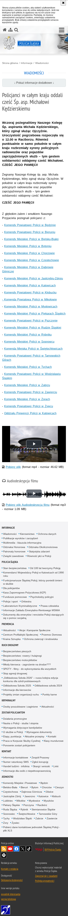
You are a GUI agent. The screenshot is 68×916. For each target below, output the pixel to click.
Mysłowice (34, 800)
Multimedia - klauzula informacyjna (22, 542)
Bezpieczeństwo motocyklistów (20, 660)
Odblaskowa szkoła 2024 (48, 685)
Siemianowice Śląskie (43, 809)
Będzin (44, 783)
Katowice (43, 796)
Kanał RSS (4, 849)
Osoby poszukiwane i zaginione (20, 706)
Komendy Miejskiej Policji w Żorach (27, 399)
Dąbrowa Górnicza (31, 791)
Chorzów (47, 787)
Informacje (26, 63)
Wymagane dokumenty (39, 732)
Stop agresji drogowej (15, 673)
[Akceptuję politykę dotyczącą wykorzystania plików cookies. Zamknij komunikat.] (63, 3)
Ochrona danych (47, 534)
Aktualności (9, 630)
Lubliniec (8, 800)
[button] (61, 30)
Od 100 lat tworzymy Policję (45, 568)
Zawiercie (52, 818)
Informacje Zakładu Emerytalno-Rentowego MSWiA (31, 610)
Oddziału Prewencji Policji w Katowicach (30, 413)
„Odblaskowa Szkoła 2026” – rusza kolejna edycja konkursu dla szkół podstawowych (30, 679)
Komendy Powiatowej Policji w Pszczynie (31, 320)
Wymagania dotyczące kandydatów (22, 727)
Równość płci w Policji (39, 556)
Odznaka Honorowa (14, 547)
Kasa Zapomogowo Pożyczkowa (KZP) (24, 592)
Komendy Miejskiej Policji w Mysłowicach (30, 306)
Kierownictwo (27, 534)
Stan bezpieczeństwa (15, 568)
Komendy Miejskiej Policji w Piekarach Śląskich (35, 313)
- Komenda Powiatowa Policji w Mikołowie (29, 299)
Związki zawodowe (13, 556)
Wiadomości (42, 63)
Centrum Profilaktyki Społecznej (20, 634)
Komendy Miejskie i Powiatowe (20, 783)
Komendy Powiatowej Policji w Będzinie (30, 225)
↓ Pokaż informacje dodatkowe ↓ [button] (34, 82)
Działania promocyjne (15, 718)
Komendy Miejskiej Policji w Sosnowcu (29, 341)
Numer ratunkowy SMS (16, 761)
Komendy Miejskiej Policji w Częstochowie (31, 260)
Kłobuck (56, 796)
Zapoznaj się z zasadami (46, 876)
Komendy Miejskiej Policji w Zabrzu (27, 385)
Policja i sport (10, 601)
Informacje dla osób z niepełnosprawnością (27, 770)
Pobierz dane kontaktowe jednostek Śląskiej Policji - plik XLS (31, 829)
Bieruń (24, 787)
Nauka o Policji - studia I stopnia (20, 723)
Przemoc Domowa (51, 634)
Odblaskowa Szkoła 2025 (17, 685)
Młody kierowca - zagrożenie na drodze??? (27, 664)
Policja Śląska (10, 562)
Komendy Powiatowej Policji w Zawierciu (30, 392)
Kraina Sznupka (12, 639)
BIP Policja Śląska (53, 849)
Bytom (34, 787)
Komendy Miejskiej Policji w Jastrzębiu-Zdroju (33, 278)
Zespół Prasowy (40, 757)
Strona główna (10, 63)
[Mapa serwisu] (10, 30)
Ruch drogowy (10, 645)
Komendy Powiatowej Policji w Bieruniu (29, 232)
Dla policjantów (11, 588)
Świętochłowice (26, 813)
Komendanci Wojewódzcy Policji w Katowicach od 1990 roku (33, 574)
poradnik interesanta (10, 894)
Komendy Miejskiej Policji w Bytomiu (27, 246)
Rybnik (24, 809)
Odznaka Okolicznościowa (43, 547)
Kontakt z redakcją (9, 869)
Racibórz (42, 805)
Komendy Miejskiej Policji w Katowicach (30, 285)
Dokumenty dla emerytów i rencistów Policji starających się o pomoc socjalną (33, 616)
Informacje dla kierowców (17, 690)
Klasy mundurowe (53, 740)
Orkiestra (26, 601)
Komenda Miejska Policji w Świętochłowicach (33, 348)
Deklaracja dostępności (12, 880)
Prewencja (8, 624)
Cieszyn (59, 787)
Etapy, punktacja (12, 736)
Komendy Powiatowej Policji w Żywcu (28, 406)
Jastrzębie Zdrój (12, 796)
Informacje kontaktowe (15, 757)
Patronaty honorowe (14, 551)
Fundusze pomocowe (15, 597)
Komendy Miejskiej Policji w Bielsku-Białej (31, 239)
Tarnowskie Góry (48, 813)
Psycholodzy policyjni (42, 597)
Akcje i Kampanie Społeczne (34, 630)
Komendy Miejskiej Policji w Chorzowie (29, 253)
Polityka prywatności (44, 880)
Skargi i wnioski (41, 766)
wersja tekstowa (8, 899)
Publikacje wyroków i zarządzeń (20, 538)
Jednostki (7, 777)
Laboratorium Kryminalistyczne (20, 605)
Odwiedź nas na (10, 849)
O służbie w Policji (13, 732)
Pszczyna (28, 805)
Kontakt (52, 736)
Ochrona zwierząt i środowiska (41, 639)
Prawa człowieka (50, 605)
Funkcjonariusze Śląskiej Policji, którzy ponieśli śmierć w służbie (32, 582)
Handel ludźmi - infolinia (16, 766)
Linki (55, 766)
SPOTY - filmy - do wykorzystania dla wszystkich (29, 668)
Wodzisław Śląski (22, 818)
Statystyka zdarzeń (39, 551)
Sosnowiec (9, 813)
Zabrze (39, 818)
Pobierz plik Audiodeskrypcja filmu (28, 504)
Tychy (6, 818)
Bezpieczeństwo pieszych (17, 651)
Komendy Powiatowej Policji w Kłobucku (30, 292)
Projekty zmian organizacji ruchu (21, 694)
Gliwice (49, 791)
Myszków (49, 800)
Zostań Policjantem (13, 712)
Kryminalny (9, 700)
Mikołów (20, 800)
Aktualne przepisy (34, 736)
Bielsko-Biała (10, 787)
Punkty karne (49, 694)
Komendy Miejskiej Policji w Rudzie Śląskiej (32, 327)
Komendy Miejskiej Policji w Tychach (28, 366)
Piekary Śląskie (11, 805)
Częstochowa (10, 791)
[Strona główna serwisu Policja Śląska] (5, 30)
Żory (5, 822)
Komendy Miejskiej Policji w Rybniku (28, 334)
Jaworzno (29, 796)
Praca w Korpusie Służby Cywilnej (21, 740)
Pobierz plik (13, 466)
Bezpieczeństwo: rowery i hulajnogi (22, 655)
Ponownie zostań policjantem (19, 745)
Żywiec (15, 822)
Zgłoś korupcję (40, 761)
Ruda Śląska (10, 809)
